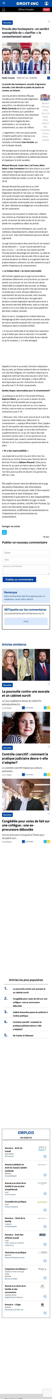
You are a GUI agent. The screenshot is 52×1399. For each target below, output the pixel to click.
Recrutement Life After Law (14, 1309)
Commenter (29, 707)
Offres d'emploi (26, 9)
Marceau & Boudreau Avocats (15, 1257)
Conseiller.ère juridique (15, 1201)
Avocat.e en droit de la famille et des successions (15, 1289)
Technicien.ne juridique (15, 1252)
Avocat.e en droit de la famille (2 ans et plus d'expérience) (15, 1186)
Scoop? (46, 9)
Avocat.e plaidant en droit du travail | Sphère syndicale (16, 1167)
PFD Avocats (9, 1156)
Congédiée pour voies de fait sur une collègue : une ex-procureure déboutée (30, 1002)
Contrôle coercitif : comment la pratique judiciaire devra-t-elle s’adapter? (27, 1025)
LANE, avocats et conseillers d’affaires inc (14, 1244)
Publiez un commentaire (19, 579)
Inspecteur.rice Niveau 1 (16, 1268)
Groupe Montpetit (11, 1176)
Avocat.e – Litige (13, 1304)
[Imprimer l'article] (48, 707)
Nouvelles (7, 22)
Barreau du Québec (11, 1278)
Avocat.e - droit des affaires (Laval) (14, 1236)
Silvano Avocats (10, 1194)
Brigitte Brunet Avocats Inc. (14, 1297)
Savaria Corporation (11, 1206)
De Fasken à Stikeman (23, 1035)
